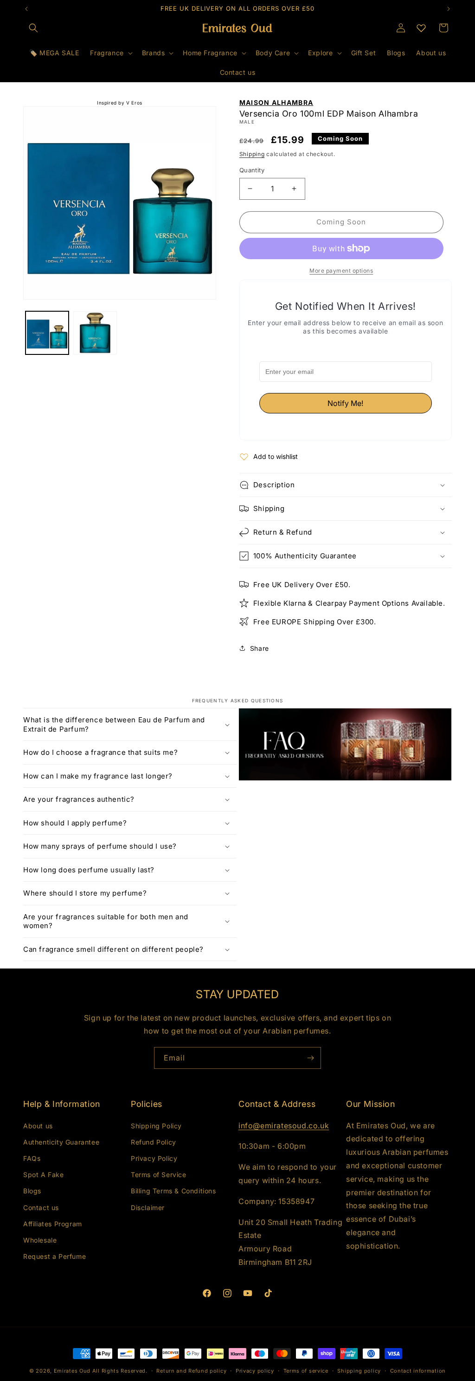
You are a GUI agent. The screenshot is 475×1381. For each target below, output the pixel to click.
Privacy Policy (154, 1158)
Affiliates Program (52, 1224)
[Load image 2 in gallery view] (94, 332)
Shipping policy (359, 1371)
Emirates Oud (72, 1371)
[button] (33, 28)
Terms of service (305, 1371)
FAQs (31, 1158)
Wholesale (40, 1240)
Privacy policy (255, 1371)
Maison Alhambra (276, 102)
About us (38, 1126)
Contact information (418, 1371)
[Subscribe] (310, 1058)
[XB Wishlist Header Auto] (421, 28)
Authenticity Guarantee (61, 1142)
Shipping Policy (156, 1126)
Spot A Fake (43, 1174)
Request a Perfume (54, 1256)
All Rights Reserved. (120, 1371)
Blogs (32, 1191)
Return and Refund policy (191, 1371)
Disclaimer (148, 1207)
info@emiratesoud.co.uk (283, 1125)
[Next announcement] (448, 9)
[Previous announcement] (26, 9)
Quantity (251, 170)
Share (259, 648)
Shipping (252, 154)
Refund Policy (153, 1142)
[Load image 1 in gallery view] (47, 332)
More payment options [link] (341, 270)
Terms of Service (158, 1174)
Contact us (41, 1207)
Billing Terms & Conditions (173, 1191)
